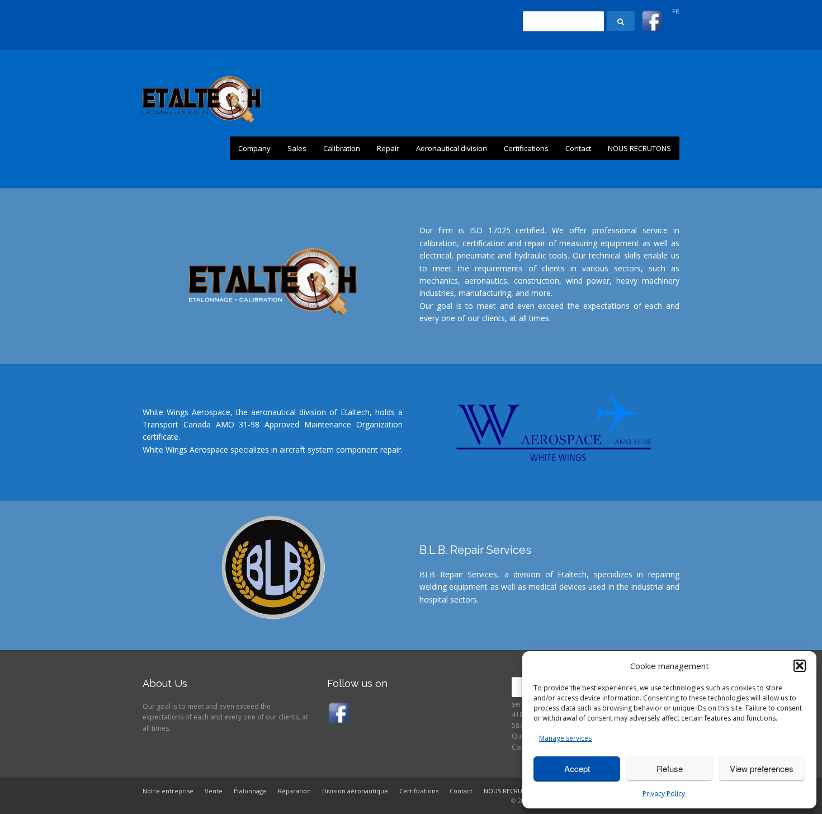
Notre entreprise (168, 791)
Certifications (526, 148)
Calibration (341, 148)
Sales (296, 148)
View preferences (761, 768)
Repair (388, 148)
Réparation (294, 791)
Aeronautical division (451, 148)
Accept (577, 768)
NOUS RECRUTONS (639, 148)
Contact (578, 148)
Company (254, 148)
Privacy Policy (664, 793)
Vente (214, 791)
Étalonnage (250, 791)
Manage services (565, 738)
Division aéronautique (355, 791)
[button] (799, 665)
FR (675, 11)
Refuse (669, 768)
